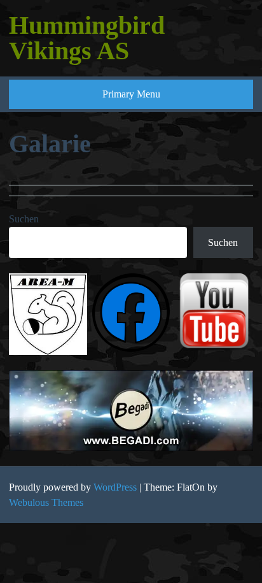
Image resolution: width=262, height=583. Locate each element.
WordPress (115, 487)
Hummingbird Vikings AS (87, 38)
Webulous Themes (46, 502)
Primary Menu (131, 94)
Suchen (24, 218)
